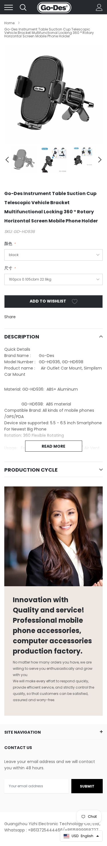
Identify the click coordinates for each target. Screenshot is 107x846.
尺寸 (9, 268)
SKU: (8, 231)
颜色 (9, 243)
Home (9, 23)
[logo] (54, 7)
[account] (99, 7)
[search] (23, 7)
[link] (23, 159)
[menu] (8, 7)
